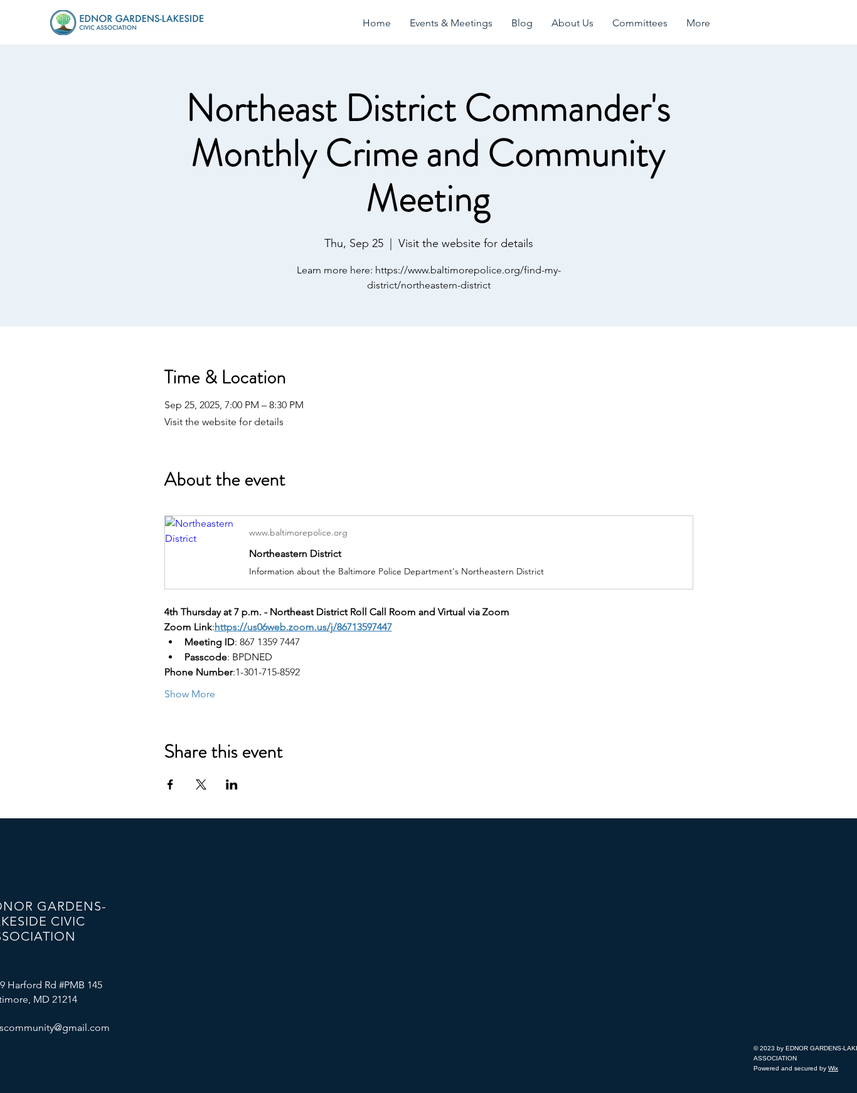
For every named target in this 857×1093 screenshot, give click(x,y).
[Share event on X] (201, 784)
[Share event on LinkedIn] (232, 784)
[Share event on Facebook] (170, 784)
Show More (189, 694)
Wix (833, 1068)
